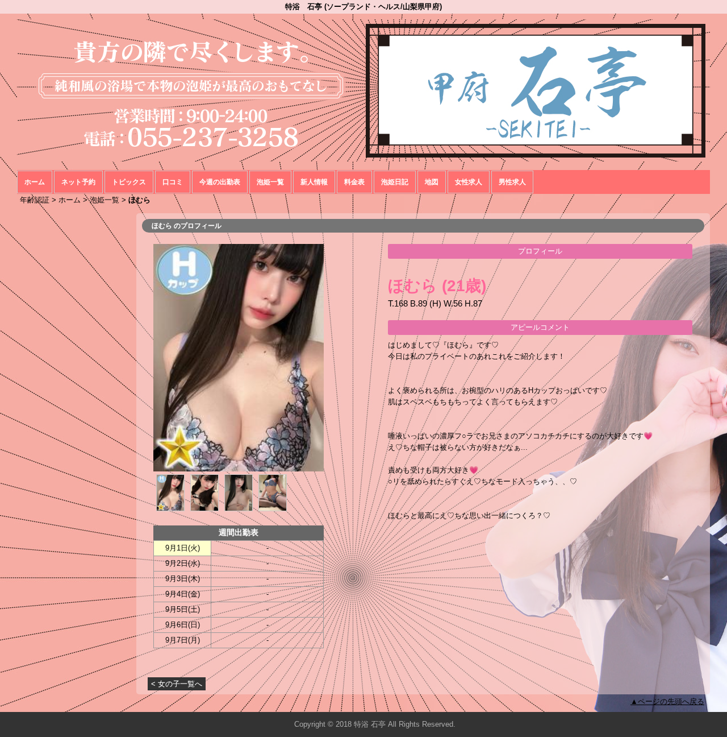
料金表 (354, 182)
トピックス (129, 182)
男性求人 (512, 182)
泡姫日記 (394, 182)
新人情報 (314, 182)
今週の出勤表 (219, 182)
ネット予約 (78, 182)
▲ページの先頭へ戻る (667, 701)
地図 (431, 182)
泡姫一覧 (270, 182)
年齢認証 (34, 200)
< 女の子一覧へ (176, 684)
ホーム (34, 182)
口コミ (172, 182)
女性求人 (468, 182)
